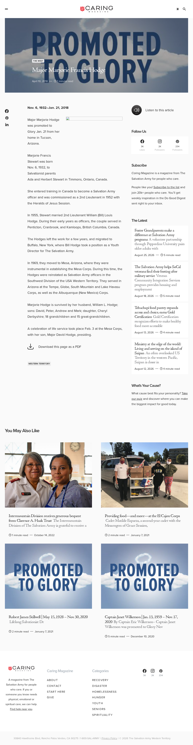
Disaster (99, 686)
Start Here (56, 692)
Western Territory (39, 363)
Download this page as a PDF (59, 346)
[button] (6, 9)
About (52, 680)
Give (50, 697)
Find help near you (21, 709)
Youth (97, 703)
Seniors (99, 709)
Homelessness (104, 692)
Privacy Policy (109, 738)
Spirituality (102, 715)
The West (38, 60)
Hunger (98, 697)
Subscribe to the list (166, 187)
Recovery (100, 680)
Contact (54, 686)
